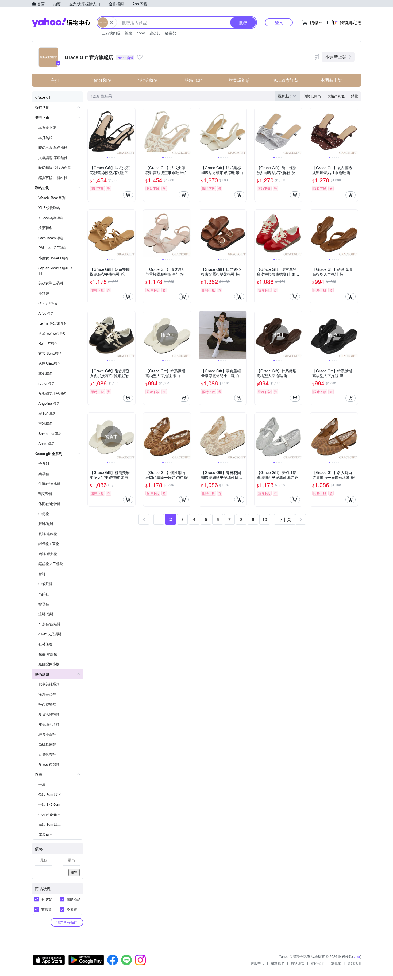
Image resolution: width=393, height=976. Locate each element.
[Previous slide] (91, 131)
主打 (55, 80)
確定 (74, 872)
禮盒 (128, 33)
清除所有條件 (66, 922)
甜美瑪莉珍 (239, 80)
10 (264, 519)
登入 (279, 22)
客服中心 (257, 963)
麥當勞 (170, 33)
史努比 (155, 33)
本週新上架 (335, 57)
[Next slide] (131, 131)
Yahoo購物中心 (61, 22)
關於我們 (277, 963)
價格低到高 (312, 95)
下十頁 (284, 519)
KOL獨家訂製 (285, 80)
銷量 (354, 95)
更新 (356, 956)
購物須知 (298, 963)
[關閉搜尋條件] (111, 22)
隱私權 (336, 963)
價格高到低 (336, 95)
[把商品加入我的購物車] (128, 194)
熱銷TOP (193, 80)
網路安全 (318, 963)
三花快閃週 (111, 33)
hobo (141, 33)
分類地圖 (354, 963)
